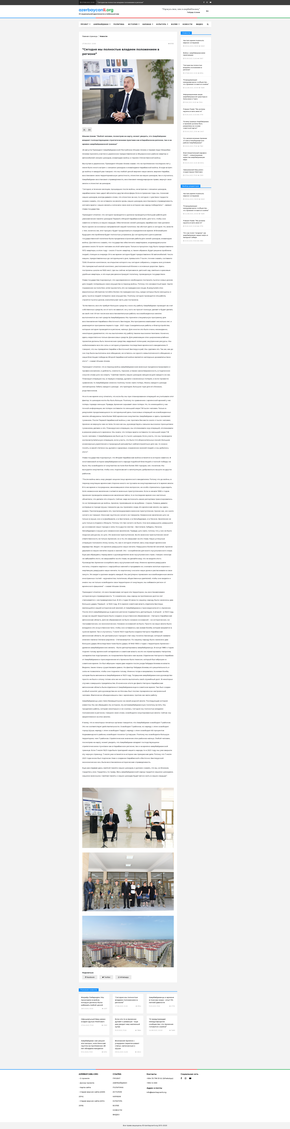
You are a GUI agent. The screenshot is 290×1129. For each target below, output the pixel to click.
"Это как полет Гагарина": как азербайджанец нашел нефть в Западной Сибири (195, 237)
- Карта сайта (85, 1087)
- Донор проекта (86, 1083)
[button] (207, 24)
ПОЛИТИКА (119, 24)
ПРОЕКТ (84, 24)
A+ (89, 130)
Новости (103, 36)
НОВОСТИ (187, 24)
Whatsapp (124, 977)
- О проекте (84, 1078)
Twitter (107, 977)
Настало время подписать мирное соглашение (194, 196)
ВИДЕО (199, 24)
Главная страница (89, 36)
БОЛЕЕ (174, 24)
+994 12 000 (152, 1083)
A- (84, 130)
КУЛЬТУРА (161, 24)
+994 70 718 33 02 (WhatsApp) (160, 1078)
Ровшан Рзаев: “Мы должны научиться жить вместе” (194, 223)
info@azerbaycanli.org (156, 1092)
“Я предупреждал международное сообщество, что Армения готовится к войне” (122, 2)
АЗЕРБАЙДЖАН (101, 24)
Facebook (90, 977)
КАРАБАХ (147, 24)
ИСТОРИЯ (133, 24)
